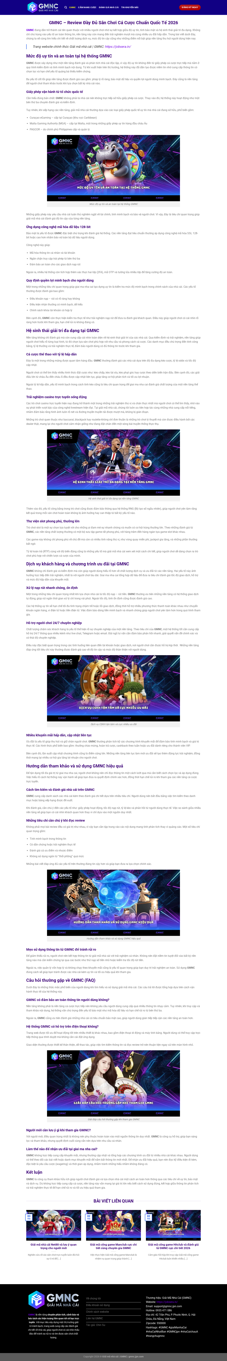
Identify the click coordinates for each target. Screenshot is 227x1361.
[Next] (201, 1239)
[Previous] (25, 1239)
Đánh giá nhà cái (109, 7)
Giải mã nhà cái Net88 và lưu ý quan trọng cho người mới (54, 1246)
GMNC (72, 7)
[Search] (65, 7)
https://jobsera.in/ (118, 47)
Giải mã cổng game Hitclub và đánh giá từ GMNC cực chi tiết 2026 (173, 1246)
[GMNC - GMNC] (42, 7)
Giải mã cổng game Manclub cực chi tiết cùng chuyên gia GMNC (113, 1246)
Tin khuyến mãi (130, 7)
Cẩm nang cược (87, 7)
